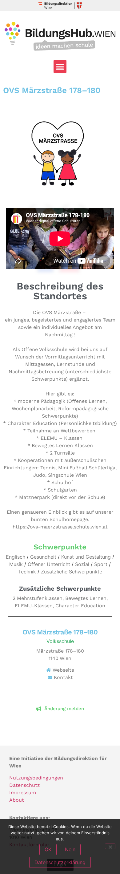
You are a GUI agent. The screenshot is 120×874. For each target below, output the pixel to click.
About (16, 800)
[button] (60, 66)
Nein (70, 849)
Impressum (22, 792)
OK (48, 849)
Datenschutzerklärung (60, 862)
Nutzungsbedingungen (36, 778)
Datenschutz (24, 785)
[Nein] (110, 846)
